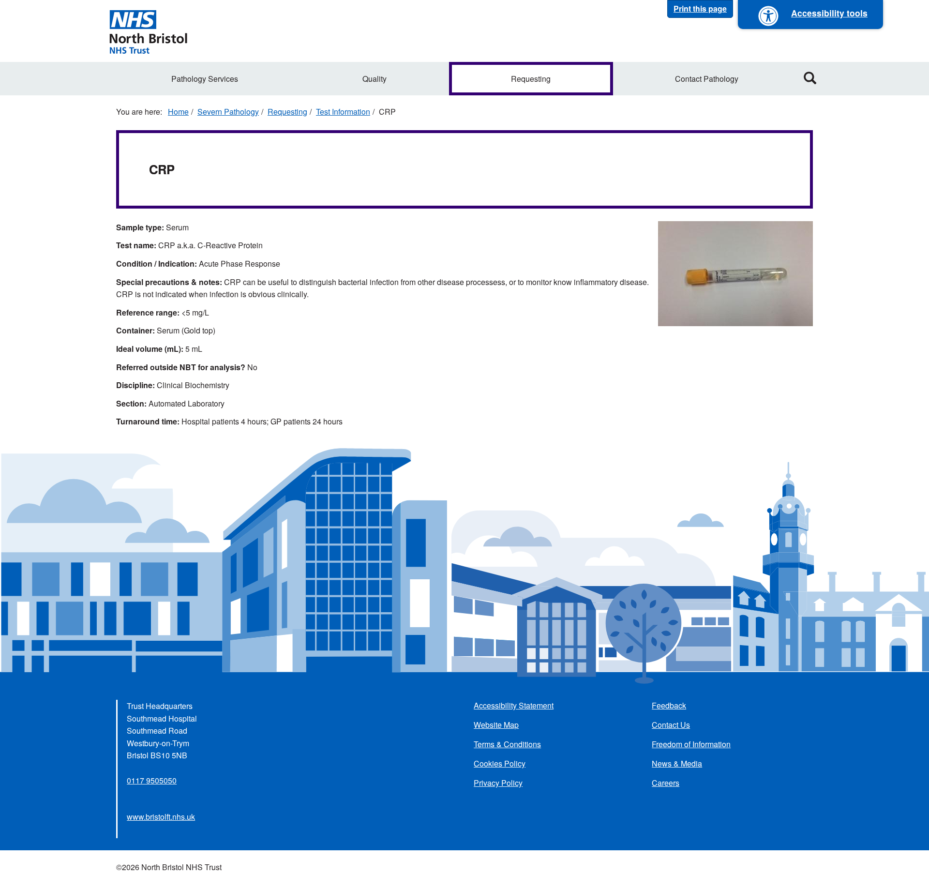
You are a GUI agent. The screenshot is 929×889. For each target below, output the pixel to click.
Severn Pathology (228, 111)
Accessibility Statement (514, 705)
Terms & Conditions (507, 744)
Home (178, 111)
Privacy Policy (498, 782)
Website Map (496, 724)
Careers (665, 782)
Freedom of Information (691, 744)
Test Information (343, 111)
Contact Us (671, 724)
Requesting (531, 78)
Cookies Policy (499, 763)
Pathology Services (204, 78)
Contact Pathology (706, 78)
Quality (374, 78)
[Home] (148, 31)
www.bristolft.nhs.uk (161, 816)
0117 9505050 (152, 780)
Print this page (700, 8)
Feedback (669, 705)
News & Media (677, 763)
